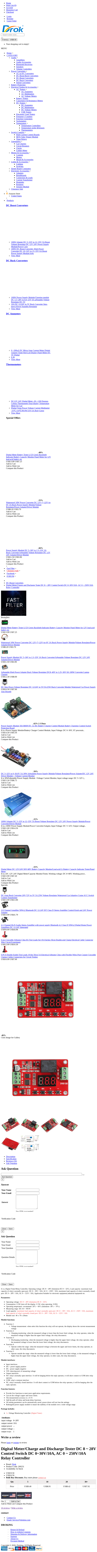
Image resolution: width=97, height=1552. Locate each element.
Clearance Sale (17, 189)
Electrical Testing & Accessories (24, 87)
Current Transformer (24, 180)
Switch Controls (18, 132)
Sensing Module (22, 187)
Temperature (21, 123)
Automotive (16, 141)
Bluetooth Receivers (24, 64)
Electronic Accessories (20, 171)
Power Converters (18, 71)
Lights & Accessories (20, 162)
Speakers (19, 67)
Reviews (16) (11, 1161)
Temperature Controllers (31, 126)
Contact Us (11, 1518)
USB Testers (26, 112)
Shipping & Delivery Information (23, 1534)
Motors (19, 157)
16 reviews (5, 1508)
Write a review (17, 1508)
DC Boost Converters (24, 78)
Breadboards (21, 175)
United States (16, 196)
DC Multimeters (27, 107)
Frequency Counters (24, 116)
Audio (14, 58)
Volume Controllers (24, 69)
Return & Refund (17, 1530)
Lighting (19, 164)
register (16, 1443)
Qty (2, 1501)
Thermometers (27, 130)
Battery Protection (18, 85)
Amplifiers (20, 60)
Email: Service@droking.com (18, 1520)
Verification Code (8, 1219)
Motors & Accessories (20, 153)
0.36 (13, 357)
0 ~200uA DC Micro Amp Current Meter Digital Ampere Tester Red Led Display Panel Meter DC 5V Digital (31, 352)
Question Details (8, 1257)
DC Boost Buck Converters (27, 76)
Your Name (6, 1242)
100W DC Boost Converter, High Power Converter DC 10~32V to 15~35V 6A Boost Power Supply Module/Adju (29, 251)
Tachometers (21, 121)
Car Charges (21, 144)
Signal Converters (23, 83)
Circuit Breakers (22, 146)
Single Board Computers (21, 169)
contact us (42, 1478)
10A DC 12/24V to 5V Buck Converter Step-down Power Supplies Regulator (29, 305)
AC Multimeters (27, 94)
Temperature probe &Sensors (32, 128)
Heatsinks (20, 182)
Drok (14, 1464)
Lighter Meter (21, 150)
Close (4, 1229)
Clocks (19, 148)
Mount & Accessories (24, 160)
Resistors (19, 184)
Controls (19, 155)
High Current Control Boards (28, 135)
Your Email (5, 1245)
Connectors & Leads (24, 178)
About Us (14, 1539)
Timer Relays (21, 139)
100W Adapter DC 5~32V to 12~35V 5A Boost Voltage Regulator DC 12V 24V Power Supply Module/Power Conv (30, 244)
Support (13, 1536)
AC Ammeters (27, 92)
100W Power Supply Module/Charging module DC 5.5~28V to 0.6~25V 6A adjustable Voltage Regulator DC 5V (30, 299)
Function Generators (24, 119)
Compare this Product (23, 1504)
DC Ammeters (27, 105)
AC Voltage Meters (29, 96)
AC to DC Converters (25, 73)
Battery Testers (22, 98)
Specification (11, 1159)
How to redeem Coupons (20, 1532)
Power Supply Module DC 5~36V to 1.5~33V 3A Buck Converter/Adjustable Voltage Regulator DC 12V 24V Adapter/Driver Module (28, 552)
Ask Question (11, 1163)
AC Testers (21, 89)
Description (10, 1156)
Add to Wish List (8, 1504)
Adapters (19, 173)
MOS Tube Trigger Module (27, 137)
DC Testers (21, 103)
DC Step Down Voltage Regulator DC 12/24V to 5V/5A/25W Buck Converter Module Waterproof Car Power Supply (48, 687)
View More (15, 256)
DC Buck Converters (24, 80)
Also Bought (6, 692)
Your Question (7, 1248)
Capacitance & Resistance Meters (29, 101)
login (9, 1443)
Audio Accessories (23, 62)
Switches (19, 166)
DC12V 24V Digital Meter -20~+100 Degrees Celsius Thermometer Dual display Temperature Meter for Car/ (30, 403)
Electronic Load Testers (25, 114)
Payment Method (17, 1541)
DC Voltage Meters (29, 110)
